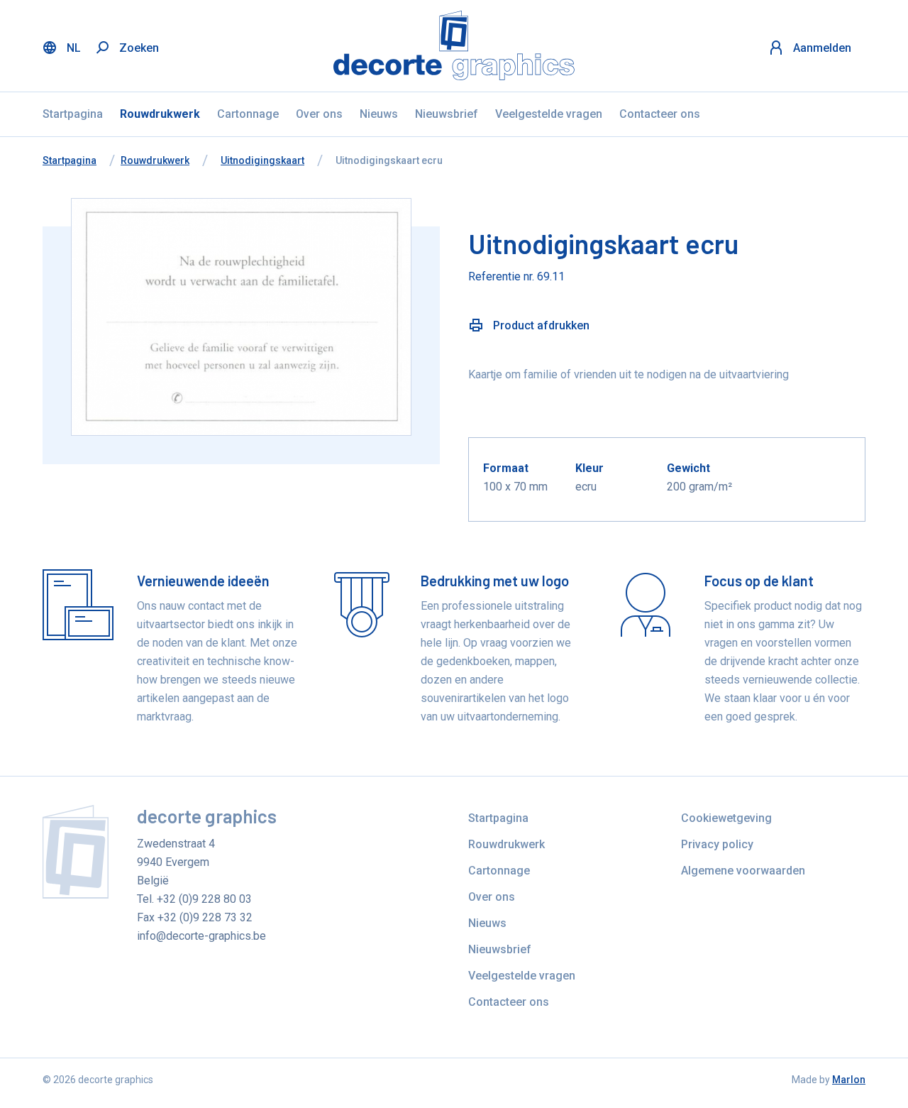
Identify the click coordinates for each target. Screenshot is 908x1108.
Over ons (319, 114)
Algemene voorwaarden (743, 870)
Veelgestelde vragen (548, 114)
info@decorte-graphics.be (201, 936)
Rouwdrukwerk (160, 114)
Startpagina (73, 114)
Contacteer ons (659, 114)
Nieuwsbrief (446, 114)
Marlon (848, 1079)
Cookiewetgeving (726, 818)
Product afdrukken (539, 325)
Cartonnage (248, 114)
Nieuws (379, 114)
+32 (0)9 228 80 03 (204, 899)
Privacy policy (717, 844)
